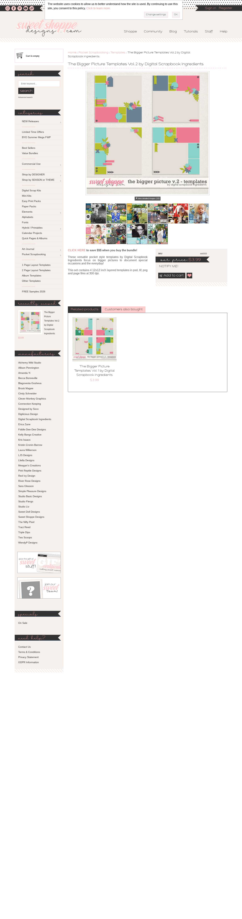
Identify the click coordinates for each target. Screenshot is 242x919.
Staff (209, 31)
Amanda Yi (24, 372)
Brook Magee (25, 388)
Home (72, 52)
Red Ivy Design (26, 475)
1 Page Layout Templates (36, 264)
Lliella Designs (26, 460)
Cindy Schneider (27, 393)
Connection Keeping (29, 403)
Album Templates (31, 275)
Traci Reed (24, 527)
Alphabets (27, 217)
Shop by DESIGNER (33, 174)
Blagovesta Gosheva (29, 383)
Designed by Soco (28, 408)
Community (153, 31)
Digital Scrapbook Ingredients (34, 419)
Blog (173, 31)
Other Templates (31, 280)
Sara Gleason (26, 486)
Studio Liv (23, 506)
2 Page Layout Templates (36, 270)
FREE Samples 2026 (33, 291)
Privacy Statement (28, 657)
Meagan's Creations (29, 465)
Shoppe (130, 31)
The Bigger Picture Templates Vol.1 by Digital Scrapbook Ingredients (94, 371)
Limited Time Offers (33, 132)
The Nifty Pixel (26, 522)
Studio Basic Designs (30, 496)
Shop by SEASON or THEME (38, 179)
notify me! (165, 266)
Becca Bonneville (27, 378)
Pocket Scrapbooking (93, 52)
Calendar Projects (32, 233)
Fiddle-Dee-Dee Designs (32, 429)
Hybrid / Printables (32, 227)
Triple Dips (24, 532)
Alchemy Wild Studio (29, 362)
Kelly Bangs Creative (29, 434)
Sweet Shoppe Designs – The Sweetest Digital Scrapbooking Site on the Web (52, 28)
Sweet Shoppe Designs (31, 516)
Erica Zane (24, 424)
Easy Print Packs (31, 201)
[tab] (84, 309)
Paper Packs (29, 206)
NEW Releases (30, 121)
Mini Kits (26, 195)
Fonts (25, 222)
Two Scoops (25, 537)
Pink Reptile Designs (29, 470)
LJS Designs (25, 455)
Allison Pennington (28, 367)
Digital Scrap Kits (31, 190)
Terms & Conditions (29, 652)
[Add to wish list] (190, 276)
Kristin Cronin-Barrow (30, 444)
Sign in (210, 8)
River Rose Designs (29, 480)
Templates (118, 52)
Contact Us (24, 646)
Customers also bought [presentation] (124, 309)
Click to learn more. (98, 8)
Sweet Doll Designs (29, 511)
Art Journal (28, 249)
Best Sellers (28, 147)
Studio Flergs (25, 501)
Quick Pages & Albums (34, 238)
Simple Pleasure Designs (32, 491)
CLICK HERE (77, 250)
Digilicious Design (28, 414)
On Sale (22, 622)
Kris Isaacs (24, 439)
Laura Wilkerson (27, 450)
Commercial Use (31, 163)
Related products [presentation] (85, 309)
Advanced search (25, 97)
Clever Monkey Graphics (32, 398)
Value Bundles (30, 153)
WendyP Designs (27, 542)
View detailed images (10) (149, 198)
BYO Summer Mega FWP (36, 137)
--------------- (28, 126)
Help (223, 31)
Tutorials (191, 31)
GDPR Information (28, 662)
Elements (27, 211)
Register (225, 8)
